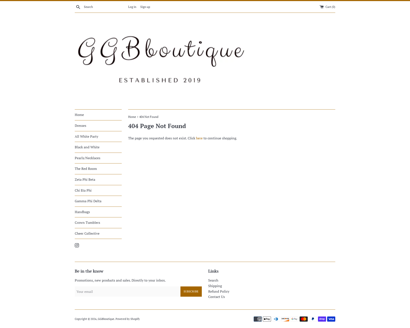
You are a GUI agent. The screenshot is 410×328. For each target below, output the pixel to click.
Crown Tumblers (87, 222)
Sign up (145, 7)
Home (79, 114)
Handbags (82, 212)
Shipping (215, 285)
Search (213, 280)
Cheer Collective (87, 233)
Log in (132, 7)
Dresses (80, 125)
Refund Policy (218, 291)
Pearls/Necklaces (87, 158)
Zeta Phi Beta (85, 179)
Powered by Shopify (128, 319)
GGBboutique (106, 319)
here (199, 138)
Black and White (87, 147)
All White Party (86, 136)
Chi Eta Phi (83, 190)
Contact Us (216, 296)
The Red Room (86, 168)
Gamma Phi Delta (88, 201)
